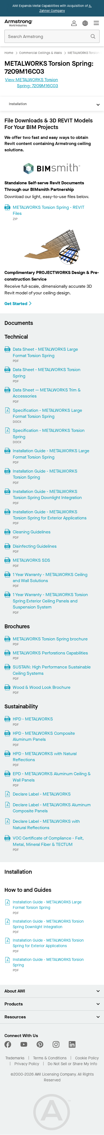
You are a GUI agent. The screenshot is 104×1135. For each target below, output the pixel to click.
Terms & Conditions (50, 1058)
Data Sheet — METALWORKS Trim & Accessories (47, 393)
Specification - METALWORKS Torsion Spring (49, 433)
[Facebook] (8, 1044)
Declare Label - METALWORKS (42, 794)
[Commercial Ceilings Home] (18, 23)
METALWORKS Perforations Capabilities (50, 653)
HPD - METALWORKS (33, 719)
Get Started (15, 303)
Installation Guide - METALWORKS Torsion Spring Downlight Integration (47, 494)
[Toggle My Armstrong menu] (74, 23)
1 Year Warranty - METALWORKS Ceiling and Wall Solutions (50, 577)
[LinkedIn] (72, 1044)
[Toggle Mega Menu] (96, 23)
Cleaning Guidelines (31, 532)
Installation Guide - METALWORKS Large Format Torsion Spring (51, 454)
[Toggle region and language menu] (85, 23)
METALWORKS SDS (31, 560)
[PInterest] (40, 1044)
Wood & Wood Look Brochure (41, 687)
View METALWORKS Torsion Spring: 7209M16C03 (31, 83)
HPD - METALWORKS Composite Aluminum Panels (44, 736)
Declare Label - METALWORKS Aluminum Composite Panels (52, 808)
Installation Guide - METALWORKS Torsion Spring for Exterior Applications (50, 515)
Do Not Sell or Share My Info (72, 1064)
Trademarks (14, 1058)
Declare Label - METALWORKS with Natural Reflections (46, 824)
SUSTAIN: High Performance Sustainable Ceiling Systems (52, 670)
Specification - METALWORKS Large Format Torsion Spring (47, 413)
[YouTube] (24, 1044)
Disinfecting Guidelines (35, 546)
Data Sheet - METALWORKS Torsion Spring (46, 373)
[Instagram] (56, 1044)
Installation (18, 104)
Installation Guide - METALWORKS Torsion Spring (45, 474)
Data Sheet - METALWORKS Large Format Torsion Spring (45, 352)
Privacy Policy (26, 1064)
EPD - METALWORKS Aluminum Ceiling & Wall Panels (52, 777)
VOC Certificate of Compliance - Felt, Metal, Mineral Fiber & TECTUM (48, 841)
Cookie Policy (87, 1058)
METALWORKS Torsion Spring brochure (50, 639)
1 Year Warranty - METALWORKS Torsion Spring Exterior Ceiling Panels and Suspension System (50, 601)
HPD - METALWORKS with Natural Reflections (45, 757)
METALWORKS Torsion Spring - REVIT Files (48, 210)
